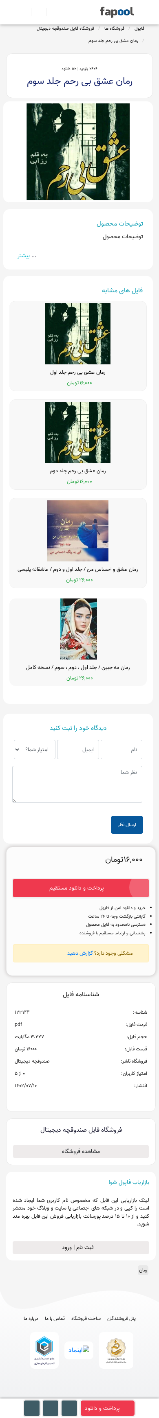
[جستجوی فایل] (50, 12)
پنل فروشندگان (121, 1318)
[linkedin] (110, 1394)
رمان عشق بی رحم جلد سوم (113, 40)
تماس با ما (55, 1318)
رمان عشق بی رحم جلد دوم (78, 471)
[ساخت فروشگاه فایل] (35, 12)
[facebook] (49, 1394)
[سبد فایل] (9, 12)
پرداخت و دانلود (102, 1408)
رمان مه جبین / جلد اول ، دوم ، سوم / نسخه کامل (78, 668)
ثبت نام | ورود (78, 1247)
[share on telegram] (70, 1099)
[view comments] (90, 1099)
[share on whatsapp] (80, 1099)
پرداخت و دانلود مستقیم (76, 888)
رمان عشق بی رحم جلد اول (78, 372)
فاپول (139, 28)
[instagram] (80, 1394)
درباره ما (31, 1318)
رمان (143, 1270)
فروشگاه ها (114, 28)
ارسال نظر (127, 824)
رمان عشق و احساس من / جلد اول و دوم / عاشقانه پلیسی (78, 569)
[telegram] (65, 1394)
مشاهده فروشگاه (81, 1151)
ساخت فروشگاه (86, 1318)
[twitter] (95, 1394)
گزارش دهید (80, 953)
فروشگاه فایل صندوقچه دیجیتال (65, 28)
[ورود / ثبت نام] (20, 12)
